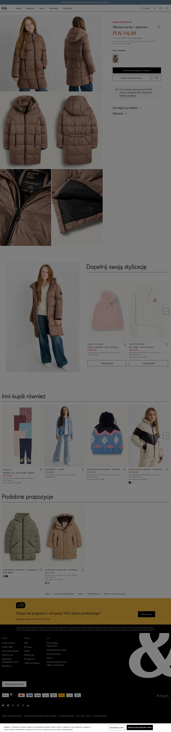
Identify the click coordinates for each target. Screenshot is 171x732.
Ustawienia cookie (117, 727)
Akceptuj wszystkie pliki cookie (139, 727)
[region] (85, 727)
